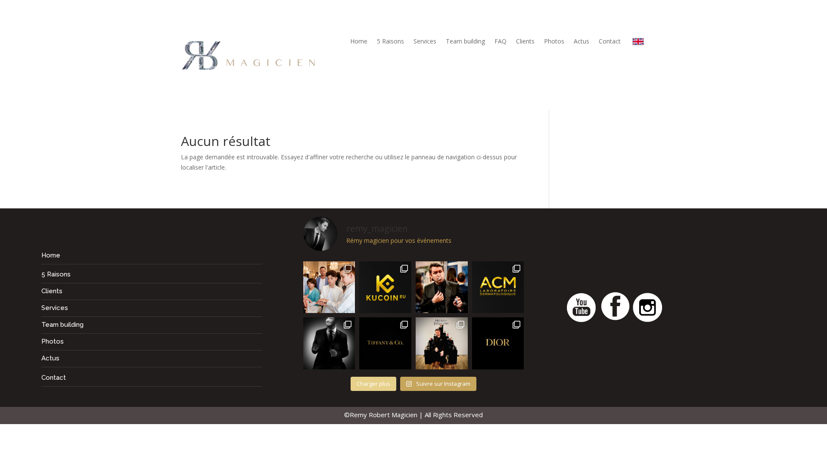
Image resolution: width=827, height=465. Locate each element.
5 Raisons (390, 41)
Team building (465, 41)
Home (358, 41)
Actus (581, 41)
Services (425, 41)
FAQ (500, 41)
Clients (525, 41)
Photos (554, 41)
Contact (610, 41)
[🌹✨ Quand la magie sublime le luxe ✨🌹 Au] (442, 343)
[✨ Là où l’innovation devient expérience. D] (385, 287)
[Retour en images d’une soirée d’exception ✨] (498, 287)
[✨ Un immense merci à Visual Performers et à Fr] (498, 343)
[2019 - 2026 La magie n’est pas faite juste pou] (329, 343)
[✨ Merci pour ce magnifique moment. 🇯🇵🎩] (329, 287)
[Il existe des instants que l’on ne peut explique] (442, 287)
